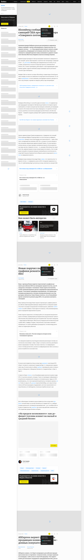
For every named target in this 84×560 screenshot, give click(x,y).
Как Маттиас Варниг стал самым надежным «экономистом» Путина (36, 104)
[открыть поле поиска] (79, 2)
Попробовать (44, 31)
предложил (21, 124)
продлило (34, 392)
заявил (43, 144)
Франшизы (40, 1)
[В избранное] (36, 218)
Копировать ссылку (53, 35)
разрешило (45, 348)
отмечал (29, 360)
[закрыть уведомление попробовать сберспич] (52, 26)
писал (46, 87)
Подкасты (46, 1)
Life (54, 1)
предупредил (25, 74)
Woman (58, 1)
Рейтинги (34, 1)
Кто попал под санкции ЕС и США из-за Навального (35, 153)
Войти (74, 1)
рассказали (27, 58)
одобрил (39, 352)
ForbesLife (21, 486)
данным (34, 368)
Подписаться (24, 197)
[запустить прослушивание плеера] (52, 22)
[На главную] (3, 1)
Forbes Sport (42, 217)
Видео (50, 1)
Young (67, 1)
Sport (63, 1)
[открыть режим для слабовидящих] (49, 22)
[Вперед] (60, 173)
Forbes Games (24, 1)
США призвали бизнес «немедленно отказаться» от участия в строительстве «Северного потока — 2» (36, 82)
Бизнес (20, 217)
